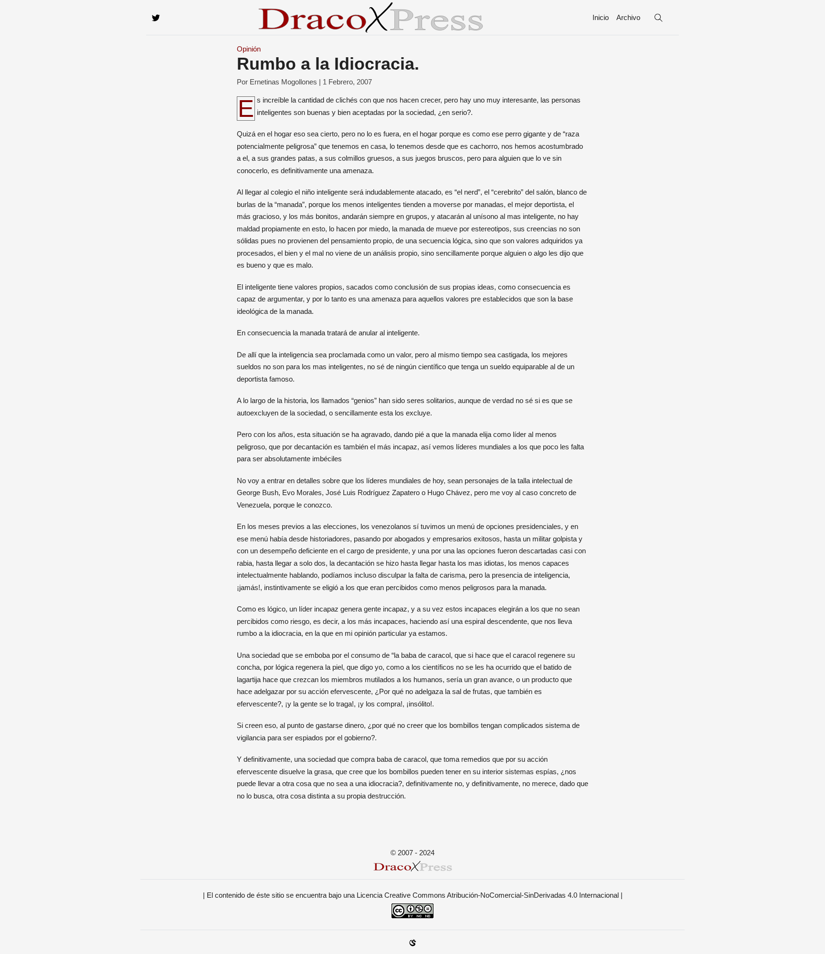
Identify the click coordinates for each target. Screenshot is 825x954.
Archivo (628, 17)
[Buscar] (659, 17)
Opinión (249, 49)
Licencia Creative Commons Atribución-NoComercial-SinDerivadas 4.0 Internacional (488, 895)
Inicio (600, 17)
